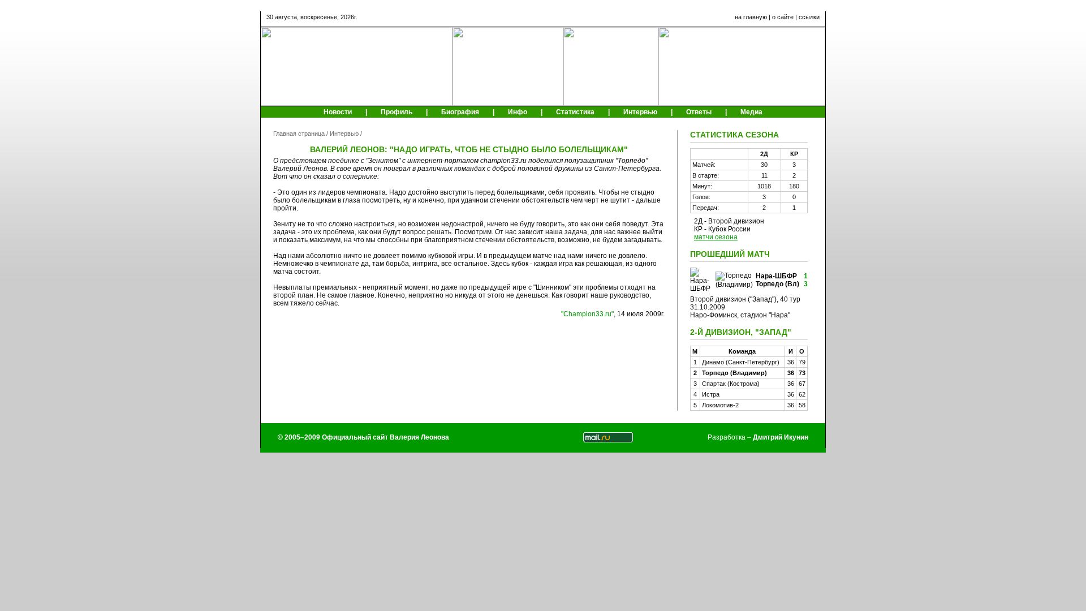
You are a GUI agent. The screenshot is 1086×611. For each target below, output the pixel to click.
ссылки (809, 17)
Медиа (751, 112)
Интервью (640, 112)
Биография (460, 112)
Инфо (517, 112)
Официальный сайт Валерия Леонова (385, 437)
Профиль (396, 112)
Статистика (575, 112)
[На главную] (357, 103)
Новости (338, 112)
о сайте (783, 17)
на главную (751, 17)
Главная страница (299, 133)
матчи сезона (716, 237)
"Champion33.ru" (587, 314)
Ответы (699, 112)
